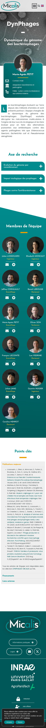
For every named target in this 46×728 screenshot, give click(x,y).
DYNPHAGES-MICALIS (21, 569)
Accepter (9, 722)
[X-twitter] (37, 651)
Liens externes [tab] (8, 581)
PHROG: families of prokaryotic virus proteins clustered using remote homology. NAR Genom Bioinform (25, 554)
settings (27, 718)
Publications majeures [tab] (11, 464)
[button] (39, 6)
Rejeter (20, 722)
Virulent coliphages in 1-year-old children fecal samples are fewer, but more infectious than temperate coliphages (24, 496)
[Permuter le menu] (34, 5)
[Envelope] (29, 651)
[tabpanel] (23, 520)
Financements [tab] (8, 576)
